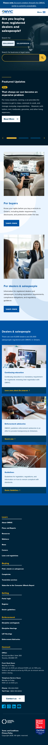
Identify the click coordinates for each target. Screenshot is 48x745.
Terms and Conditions (10, 730)
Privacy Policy (7, 733)
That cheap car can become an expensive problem (20, 93)
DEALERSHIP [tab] (8, 43)
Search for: (6, 38)
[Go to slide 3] (35, 138)
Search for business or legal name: (16, 52)
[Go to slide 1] (12, 138)
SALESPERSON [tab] (23, 43)
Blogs (5, 87)
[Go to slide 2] (24, 138)
